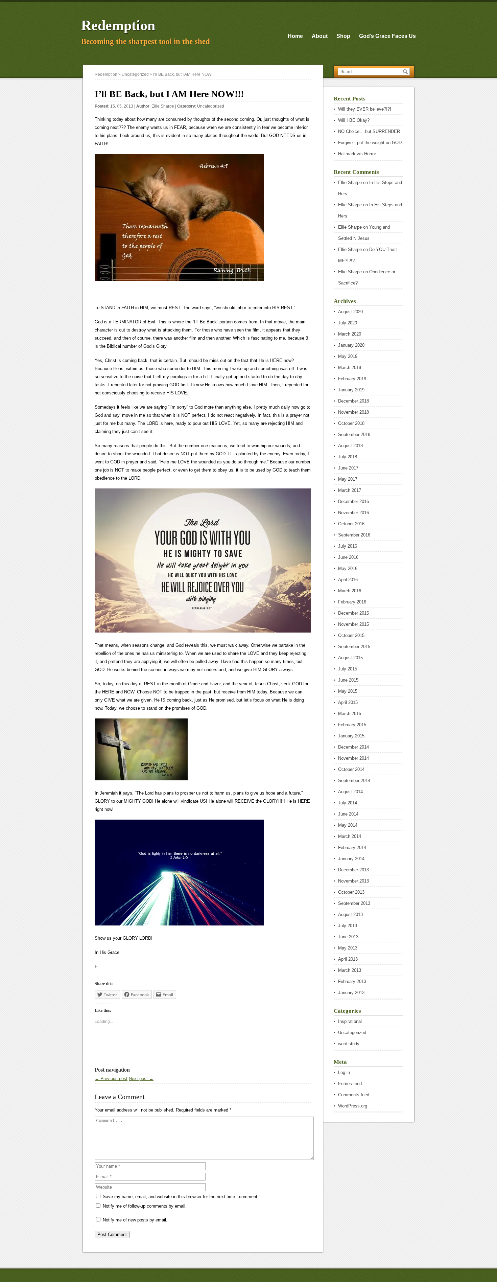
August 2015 (350, 657)
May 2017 (347, 479)
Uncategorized (210, 106)
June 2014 (348, 814)
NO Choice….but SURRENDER (369, 131)
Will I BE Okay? (354, 120)
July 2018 (347, 456)
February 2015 (352, 724)
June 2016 (348, 557)
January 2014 (351, 858)
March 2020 (349, 334)
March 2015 (349, 713)
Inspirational (350, 1021)
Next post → (141, 1078)
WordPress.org (352, 1105)
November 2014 (353, 758)
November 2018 (353, 412)
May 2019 (347, 356)
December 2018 (353, 401)
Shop (343, 36)
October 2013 (351, 892)
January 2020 (351, 345)
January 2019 (351, 389)
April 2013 (348, 959)
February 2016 (352, 601)
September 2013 (354, 903)
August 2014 (350, 791)
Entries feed (350, 1083)
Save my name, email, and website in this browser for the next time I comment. (181, 1196)
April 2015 (348, 702)
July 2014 (347, 802)
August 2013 (350, 914)
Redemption (118, 25)
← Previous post (111, 1078)
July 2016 (347, 546)
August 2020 (350, 311)
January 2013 (351, 992)
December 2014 (353, 747)
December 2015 (353, 613)
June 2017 (348, 468)
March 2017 (349, 490)
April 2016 (348, 579)
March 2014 (349, 836)
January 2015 (351, 735)
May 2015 (347, 691)
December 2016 (353, 501)
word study (348, 1043)
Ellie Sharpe (162, 106)
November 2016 (353, 512)
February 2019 (352, 378)
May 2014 (347, 825)
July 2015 (347, 668)
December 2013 (353, 869)
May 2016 (347, 568)
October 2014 (351, 769)
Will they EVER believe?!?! (364, 109)
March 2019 (349, 367)
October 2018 (351, 423)
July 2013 (347, 925)
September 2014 (354, 780)
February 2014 (352, 847)
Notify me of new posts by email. (135, 1219)
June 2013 (348, 936)
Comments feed (353, 1094)
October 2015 (351, 635)
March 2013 (349, 970)
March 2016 (349, 590)
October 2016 (351, 523)
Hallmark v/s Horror (357, 153)
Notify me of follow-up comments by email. (145, 1206)
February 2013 (352, 981)
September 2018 (354, 434)
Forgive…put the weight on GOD (370, 142)
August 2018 (350, 445)
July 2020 (347, 322)
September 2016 (354, 534)
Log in (344, 1072)
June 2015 (348, 680)
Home (295, 36)
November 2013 (353, 881)
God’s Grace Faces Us (387, 36)
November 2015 (353, 624)
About (320, 36)
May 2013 (347, 948)
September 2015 (354, 646)
